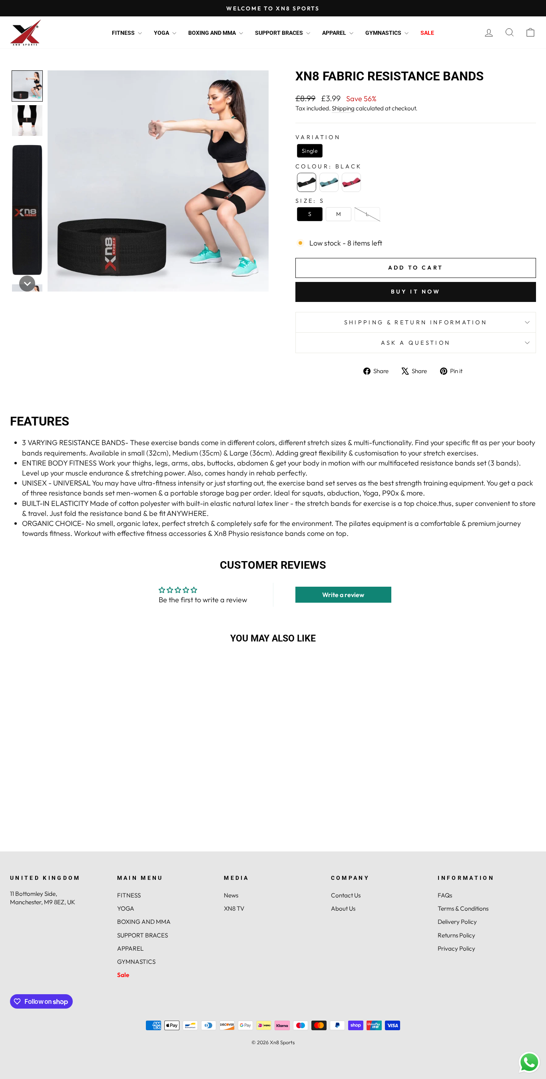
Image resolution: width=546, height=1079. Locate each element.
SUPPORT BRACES (279, 33)
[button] (27, 86)
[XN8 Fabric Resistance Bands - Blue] (72, 826)
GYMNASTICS (384, 33)
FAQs (445, 895)
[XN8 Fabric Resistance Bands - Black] (62, 826)
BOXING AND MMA (212, 33)
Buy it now (416, 291)
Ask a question (415, 342)
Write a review (343, 595)
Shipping (343, 108)
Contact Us (346, 895)
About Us (343, 908)
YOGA (162, 33)
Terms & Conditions (463, 908)
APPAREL (334, 33)
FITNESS (124, 33)
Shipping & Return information (415, 322)
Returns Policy (456, 935)
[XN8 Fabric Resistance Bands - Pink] (83, 826)
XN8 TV (234, 908)
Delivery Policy (457, 921)
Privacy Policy (456, 948)
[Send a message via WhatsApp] (529, 1062)
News (231, 895)
